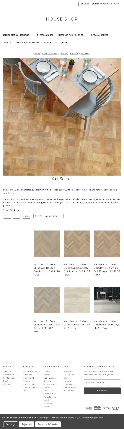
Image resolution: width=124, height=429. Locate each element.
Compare (46, 246)
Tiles (5, 42)
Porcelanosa (49, 397)
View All (47, 406)
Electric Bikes (45, 35)
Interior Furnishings (70, 35)
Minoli (46, 400)
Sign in (95, 3)
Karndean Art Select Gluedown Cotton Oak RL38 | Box (77, 325)
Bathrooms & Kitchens (15, 35)
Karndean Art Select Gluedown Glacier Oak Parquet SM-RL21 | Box (46, 326)
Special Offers (99, 35)
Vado (45, 390)
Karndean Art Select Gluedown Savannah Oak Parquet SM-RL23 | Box (77, 269)
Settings (10, 424)
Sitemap (7, 384)
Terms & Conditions (27, 42)
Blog (64, 42)
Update (26, 216)
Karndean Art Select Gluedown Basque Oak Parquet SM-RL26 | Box (46, 269)
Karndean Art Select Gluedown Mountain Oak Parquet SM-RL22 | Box (107, 269)
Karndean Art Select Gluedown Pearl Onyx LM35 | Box (106, 325)
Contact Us (50, 42)
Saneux (47, 374)
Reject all (26, 424)
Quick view (46, 241)
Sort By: (38, 216)
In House (47, 403)
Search (85, 3)
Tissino (46, 371)
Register (107, 3)
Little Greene (49, 378)
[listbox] (53, 216)
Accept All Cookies (48, 424)
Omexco (47, 381)
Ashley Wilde (49, 393)
